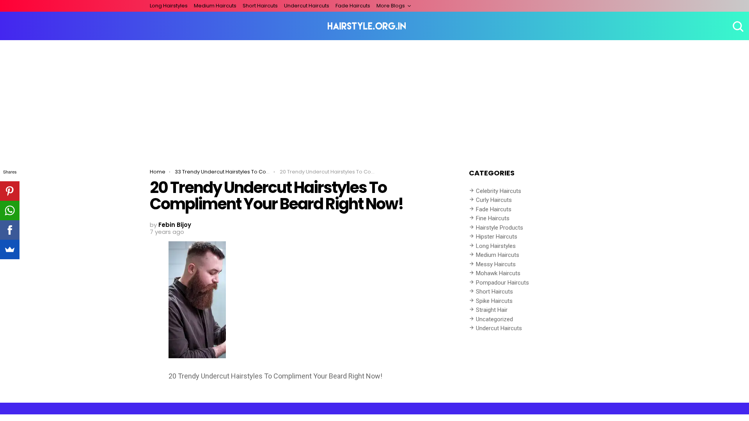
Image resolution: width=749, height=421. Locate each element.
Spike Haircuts (494, 300)
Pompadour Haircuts (502, 282)
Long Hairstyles (169, 5)
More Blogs (390, 5)
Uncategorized (494, 319)
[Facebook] (10, 230)
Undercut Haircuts (306, 5)
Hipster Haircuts (496, 236)
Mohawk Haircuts (498, 273)
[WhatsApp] (10, 210)
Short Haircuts (260, 5)
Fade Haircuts (352, 5)
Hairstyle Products (499, 227)
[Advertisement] (374, 98)
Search (737, 26)
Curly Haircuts (494, 199)
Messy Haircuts (496, 264)
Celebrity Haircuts (498, 191)
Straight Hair (492, 309)
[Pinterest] (10, 191)
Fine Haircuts (492, 218)
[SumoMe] (10, 249)
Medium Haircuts (215, 5)
